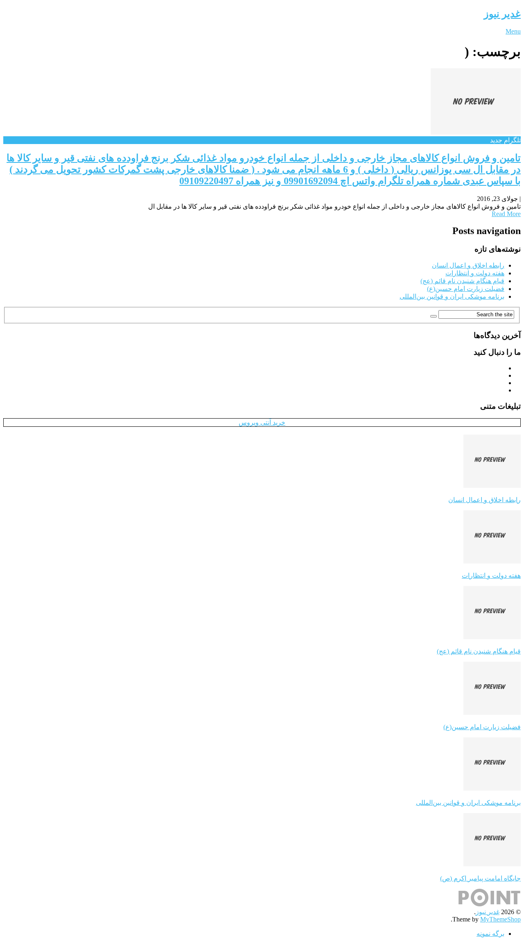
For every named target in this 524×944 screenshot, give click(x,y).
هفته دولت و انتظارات (474, 273)
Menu (513, 31)
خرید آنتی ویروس (262, 422)
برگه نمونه (490, 933)
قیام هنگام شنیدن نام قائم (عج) (462, 280)
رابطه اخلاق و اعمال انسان (468, 265)
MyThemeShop (500, 919)
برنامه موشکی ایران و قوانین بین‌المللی (452, 296)
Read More (506, 213)
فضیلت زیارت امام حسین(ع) (465, 288)
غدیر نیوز (502, 14)
